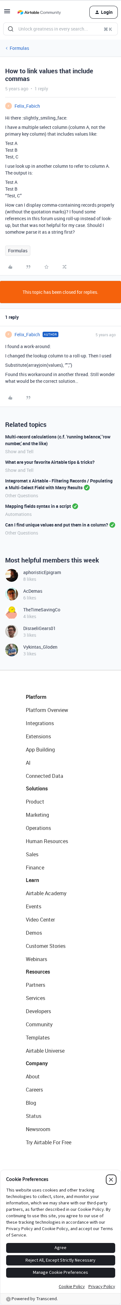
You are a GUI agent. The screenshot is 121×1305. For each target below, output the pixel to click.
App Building (40, 749)
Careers (34, 1089)
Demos (34, 932)
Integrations (40, 723)
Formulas (19, 48)
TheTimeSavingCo (41, 610)
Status (33, 1116)
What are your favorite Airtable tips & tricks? (50, 462)
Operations (38, 828)
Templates (38, 1037)
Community (39, 1024)
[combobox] (60, 28)
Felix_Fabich (27, 106)
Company (37, 1063)
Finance (35, 867)
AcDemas (32, 591)
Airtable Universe (45, 1050)
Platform (36, 696)
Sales (32, 854)
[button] (7, 13)
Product (35, 801)
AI (28, 762)
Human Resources (47, 841)
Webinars (36, 959)
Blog (31, 1102)
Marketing (37, 814)
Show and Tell (19, 451)
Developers (38, 1011)
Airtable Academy (46, 893)
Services (35, 998)
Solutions (37, 788)
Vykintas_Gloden (40, 647)
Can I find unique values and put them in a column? (56, 525)
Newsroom (38, 1129)
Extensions (38, 736)
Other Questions (21, 495)
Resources (38, 971)
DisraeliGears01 (39, 628)
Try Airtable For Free (48, 1142)
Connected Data (44, 775)
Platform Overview (47, 710)
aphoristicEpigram (42, 572)
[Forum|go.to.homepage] (39, 12)
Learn (32, 880)
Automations (18, 514)
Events (33, 906)
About (33, 1076)
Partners (35, 984)
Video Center (40, 919)
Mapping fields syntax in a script (38, 506)
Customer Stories (46, 946)
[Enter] (10, 28)
